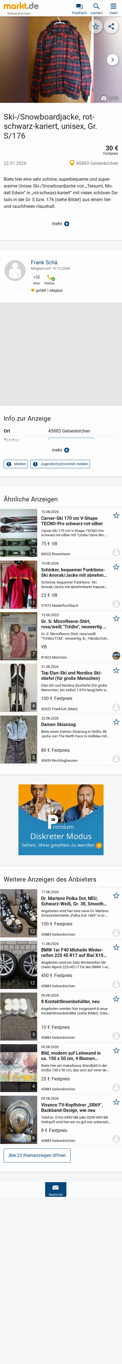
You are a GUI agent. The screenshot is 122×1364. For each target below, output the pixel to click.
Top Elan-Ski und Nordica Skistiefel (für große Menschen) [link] (71, 675)
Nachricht (56, 1195)
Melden (20, 464)
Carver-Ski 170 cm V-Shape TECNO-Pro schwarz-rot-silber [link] (72, 521)
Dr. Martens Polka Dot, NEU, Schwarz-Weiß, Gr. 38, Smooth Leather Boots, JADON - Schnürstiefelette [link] (72, 901)
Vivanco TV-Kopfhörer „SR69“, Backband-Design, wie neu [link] (72, 1107)
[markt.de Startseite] (21, 5)
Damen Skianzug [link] (58, 724)
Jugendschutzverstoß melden (64, 464)
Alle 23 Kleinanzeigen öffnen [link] (37, 1155)
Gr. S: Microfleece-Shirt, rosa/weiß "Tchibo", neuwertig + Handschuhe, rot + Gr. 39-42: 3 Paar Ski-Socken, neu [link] (73, 624)
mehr (57, 223)
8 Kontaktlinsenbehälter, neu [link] (70, 1001)
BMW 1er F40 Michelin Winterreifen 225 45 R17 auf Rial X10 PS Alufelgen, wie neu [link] (72, 952)
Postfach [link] (79, 13)
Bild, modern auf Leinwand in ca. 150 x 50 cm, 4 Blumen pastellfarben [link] (71, 1055)
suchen (96, 13)
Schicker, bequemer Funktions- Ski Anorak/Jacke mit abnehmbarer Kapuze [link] (73, 572)
